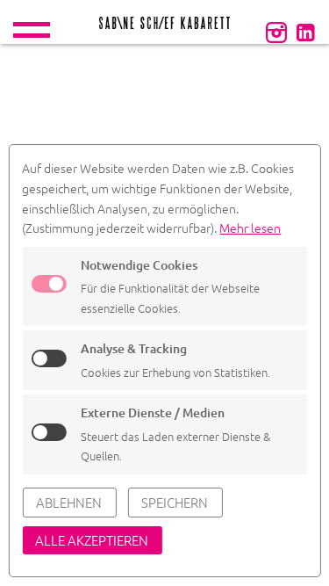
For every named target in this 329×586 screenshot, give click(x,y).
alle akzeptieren (91, 540)
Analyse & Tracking (134, 348)
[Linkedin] (305, 31)
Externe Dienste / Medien (153, 412)
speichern (174, 502)
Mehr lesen (250, 227)
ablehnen (69, 502)
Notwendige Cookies (139, 265)
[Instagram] (276, 31)
